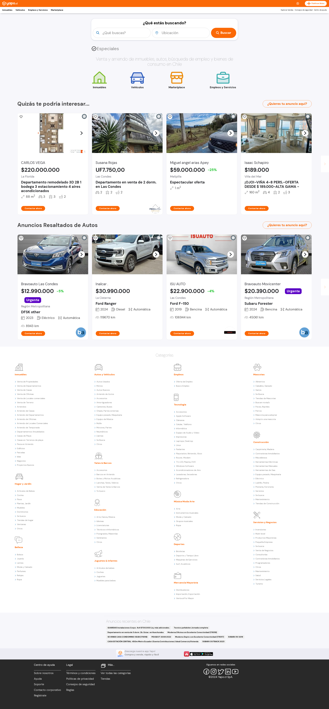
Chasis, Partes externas (108, 410)
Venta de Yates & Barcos (108, 487)
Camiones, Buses (104, 406)
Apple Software (183, 416)
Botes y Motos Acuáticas (108, 478)
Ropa (19, 579)
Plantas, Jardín (24, 503)
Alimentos (260, 381)
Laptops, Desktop (184, 441)
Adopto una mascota (265, 419)
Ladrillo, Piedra (262, 482)
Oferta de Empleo (184, 381)
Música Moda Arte (184, 501)
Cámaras (180, 420)
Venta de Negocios (264, 550)
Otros (19, 528)
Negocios (21, 461)
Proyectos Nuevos (25, 465)
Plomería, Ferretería (264, 487)
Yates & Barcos (103, 463)
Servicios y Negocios (265, 522)
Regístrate (40, 695)
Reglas (70, 690)
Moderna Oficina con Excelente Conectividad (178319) (192, 632)
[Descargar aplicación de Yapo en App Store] (195, 654)
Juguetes (101, 576)
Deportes (179, 544)
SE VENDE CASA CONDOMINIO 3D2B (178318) (127, 637)
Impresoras (181, 436)
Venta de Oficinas (25, 394)
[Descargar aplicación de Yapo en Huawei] (187, 654)
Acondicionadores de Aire (188, 470)
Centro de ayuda (320, 10)
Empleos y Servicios (38, 10)
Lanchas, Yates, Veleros (107, 482)
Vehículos (20, 10)
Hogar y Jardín (23, 483)
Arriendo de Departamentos (30, 415)
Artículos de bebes (105, 568)
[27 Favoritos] (244, 117)
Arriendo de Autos (105, 394)
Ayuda (38, 679)
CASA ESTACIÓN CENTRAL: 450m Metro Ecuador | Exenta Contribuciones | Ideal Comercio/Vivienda (153, 641)
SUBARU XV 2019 (235, 637)
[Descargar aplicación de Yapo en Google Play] (207, 654)
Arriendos (21, 406)
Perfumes (21, 571)
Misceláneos (261, 457)
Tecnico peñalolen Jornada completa (191, 628)
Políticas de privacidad (80, 679)
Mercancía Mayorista (186, 582)
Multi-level (260, 533)
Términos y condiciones (80, 673)
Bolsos (20, 554)
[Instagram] (213, 671)
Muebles (21, 507)
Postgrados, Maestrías (107, 533)
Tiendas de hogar (25, 520)
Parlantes (180, 449)
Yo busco (101, 491)
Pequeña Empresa (263, 542)
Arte (178, 508)
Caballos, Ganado (263, 386)
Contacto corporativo (47, 690)
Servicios (259, 491)
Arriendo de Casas (25, 410)
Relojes (20, 575)
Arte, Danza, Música (106, 517)
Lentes (20, 563)
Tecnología (180, 404)
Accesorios (102, 398)
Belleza (19, 547)
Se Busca (101, 440)
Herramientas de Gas (265, 470)
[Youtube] (235, 671)
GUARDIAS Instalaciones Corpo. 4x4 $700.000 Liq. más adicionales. (139, 628)
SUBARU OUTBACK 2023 (213, 641)
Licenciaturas (103, 525)
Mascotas (259, 374)
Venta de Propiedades (27, 381)
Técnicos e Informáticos (108, 529)
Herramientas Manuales (266, 466)
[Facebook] (206, 671)
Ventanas (21, 524)
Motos (100, 386)
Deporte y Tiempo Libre (187, 555)
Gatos (258, 390)
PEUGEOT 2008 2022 (161, 637)
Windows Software (185, 466)
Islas (19, 456)
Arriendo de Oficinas (26, 419)
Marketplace (57, 10)
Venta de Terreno (25, 402)
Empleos (179, 374)
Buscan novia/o (262, 402)
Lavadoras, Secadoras (186, 474)
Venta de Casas (24, 390)
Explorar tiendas (287, 10)
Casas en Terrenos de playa (30, 440)
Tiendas (105, 679)
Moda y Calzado (24, 567)
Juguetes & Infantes (105, 560)
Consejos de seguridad (304, 10)
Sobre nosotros (43, 673)
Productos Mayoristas (265, 537)
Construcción (261, 442)
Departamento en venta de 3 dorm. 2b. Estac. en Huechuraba (135, 632)
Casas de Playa (24, 435)
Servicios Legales (263, 579)
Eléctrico (259, 478)
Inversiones (260, 529)
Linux (178, 445)
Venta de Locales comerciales (31, 398)
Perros (258, 410)
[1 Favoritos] (21, 117)
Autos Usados (103, 381)
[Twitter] (220, 671)
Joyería (20, 558)
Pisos (19, 499)
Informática (181, 428)
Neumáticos (102, 431)
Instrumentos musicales (187, 513)
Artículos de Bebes (26, 491)
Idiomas (100, 521)
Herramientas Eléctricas (266, 462)
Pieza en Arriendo (25, 444)
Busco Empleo (182, 386)
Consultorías (261, 554)
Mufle (99, 423)
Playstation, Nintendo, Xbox (189, 453)
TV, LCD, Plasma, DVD (186, 462)
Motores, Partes (104, 427)
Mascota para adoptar (266, 415)
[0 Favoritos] (21, 238)
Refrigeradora (182, 478)
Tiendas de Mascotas (265, 398)
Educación (100, 509)
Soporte (39, 684)
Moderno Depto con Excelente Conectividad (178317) (199, 637)
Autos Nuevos (103, 390)
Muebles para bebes (106, 580)
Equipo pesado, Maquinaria (109, 415)
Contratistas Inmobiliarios (267, 453)
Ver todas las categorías (116, 673)
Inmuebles (7, 10)
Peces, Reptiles (262, 406)
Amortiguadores (104, 402)
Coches (100, 572)
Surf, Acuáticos (183, 564)
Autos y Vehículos (104, 374)
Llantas (100, 435)
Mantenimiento (262, 499)
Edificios (21, 448)
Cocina (20, 495)
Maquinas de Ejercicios (186, 559)
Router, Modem (183, 457)
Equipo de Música (105, 419)
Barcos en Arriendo (106, 474)
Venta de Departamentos (29, 386)
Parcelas (21, 452)
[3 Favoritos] (170, 238)
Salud (258, 575)
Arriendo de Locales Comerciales (32, 423)
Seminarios (102, 537)
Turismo (259, 583)
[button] (81, 133)
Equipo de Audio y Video (187, 432)
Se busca (21, 516)
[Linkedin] (228, 671)
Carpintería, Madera (264, 449)
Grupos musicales (184, 521)
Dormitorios (22, 511)
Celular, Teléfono (184, 424)
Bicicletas (180, 551)
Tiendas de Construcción (267, 503)
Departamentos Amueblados (30, 431)
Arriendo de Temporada (28, 427)
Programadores (262, 563)
